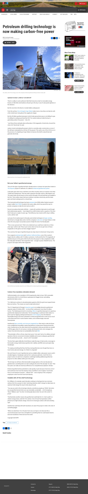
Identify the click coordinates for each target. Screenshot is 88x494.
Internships (33, 490)
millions (34, 311)
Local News (13, 14)
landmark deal (19, 235)
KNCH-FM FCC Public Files (72, 484)
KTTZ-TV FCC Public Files (54, 490)
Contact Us (33, 484)
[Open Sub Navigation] (8, 14)
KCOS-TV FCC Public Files (72, 487)
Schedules (4, 14)
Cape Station (29, 111)
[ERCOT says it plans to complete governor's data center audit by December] (69, 58)
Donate (83, 3)
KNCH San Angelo (45, 14)
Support (34, 14)
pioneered (32, 202)
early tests (40, 220)
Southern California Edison (33, 235)
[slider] (9, 10)
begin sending (48, 218)
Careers (32, 487)
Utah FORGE (18, 204)
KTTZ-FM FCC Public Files (54, 487)
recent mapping (36, 314)
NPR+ (75, 14)
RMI (38, 331)
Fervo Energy (21, 111)
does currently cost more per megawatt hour (26, 323)
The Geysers (11, 188)
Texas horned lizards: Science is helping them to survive (79, 87)
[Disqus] (44, 461)
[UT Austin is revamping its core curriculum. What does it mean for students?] (69, 75)
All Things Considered (12, 422)
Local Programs (24, 14)
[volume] (7, 10)
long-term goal (29, 307)
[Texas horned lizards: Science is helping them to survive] (69, 88)
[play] (3, 10)
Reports (50, 484)
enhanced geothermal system (41, 188)
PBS (72, 14)
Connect (54, 14)
